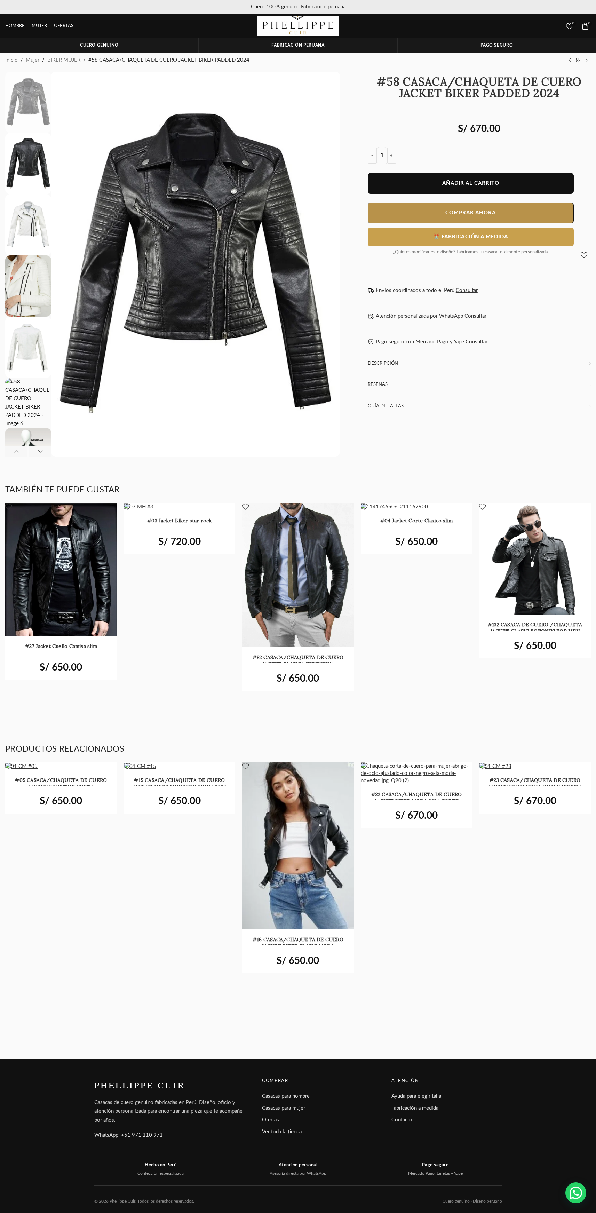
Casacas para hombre (286, 1096)
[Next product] (586, 60)
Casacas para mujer (283, 1108)
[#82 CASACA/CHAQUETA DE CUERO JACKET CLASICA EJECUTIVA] (298, 575)
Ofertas (270, 1120)
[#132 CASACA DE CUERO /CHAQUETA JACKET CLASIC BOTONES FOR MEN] (535, 559)
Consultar (467, 290)
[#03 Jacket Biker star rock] (180, 507)
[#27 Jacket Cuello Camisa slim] (61, 569)
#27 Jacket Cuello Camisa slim (61, 646)
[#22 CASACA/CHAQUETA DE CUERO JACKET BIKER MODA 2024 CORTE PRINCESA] (416, 773)
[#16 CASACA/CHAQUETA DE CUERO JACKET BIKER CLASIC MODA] (298, 845)
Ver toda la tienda (282, 1131)
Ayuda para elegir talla (416, 1096)
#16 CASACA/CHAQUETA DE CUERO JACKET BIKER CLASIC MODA (298, 942)
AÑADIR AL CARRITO (470, 183)
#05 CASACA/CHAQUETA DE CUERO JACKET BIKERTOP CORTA (61, 783)
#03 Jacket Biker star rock (179, 520)
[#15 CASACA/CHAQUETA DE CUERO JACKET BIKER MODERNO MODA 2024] (180, 766)
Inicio (11, 60)
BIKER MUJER (63, 60)
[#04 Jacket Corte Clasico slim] (416, 507)
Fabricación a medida (414, 1108)
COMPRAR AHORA (470, 212)
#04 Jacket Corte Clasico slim (416, 520)
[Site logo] (298, 26)
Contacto (401, 1120)
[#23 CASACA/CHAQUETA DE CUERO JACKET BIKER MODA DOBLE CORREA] (535, 766)
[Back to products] (578, 60)
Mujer (32, 60)
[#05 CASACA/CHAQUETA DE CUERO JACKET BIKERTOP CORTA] (61, 766)
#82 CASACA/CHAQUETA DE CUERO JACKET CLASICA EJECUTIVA (298, 660)
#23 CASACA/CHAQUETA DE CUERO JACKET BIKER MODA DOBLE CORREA (535, 783)
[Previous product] (570, 60)
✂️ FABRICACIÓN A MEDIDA (470, 236)
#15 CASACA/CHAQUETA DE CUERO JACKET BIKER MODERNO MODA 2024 (179, 783)
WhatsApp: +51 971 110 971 (128, 1135)
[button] (16, 451)
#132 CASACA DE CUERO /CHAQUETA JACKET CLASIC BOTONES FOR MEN (535, 627)
